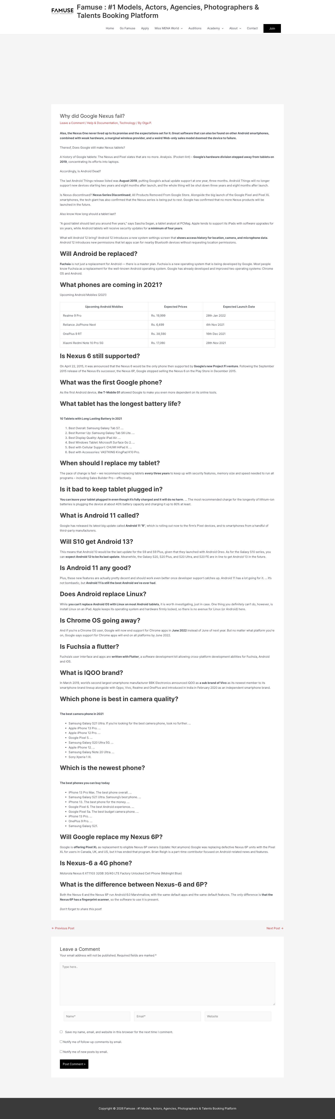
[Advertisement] (167, 63)
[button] (181, 28)
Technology (127, 123)
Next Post (275, 928)
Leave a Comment (72, 123)
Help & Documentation (102, 123)
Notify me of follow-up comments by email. (92, 1042)
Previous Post (63, 928)
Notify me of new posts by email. (85, 1052)
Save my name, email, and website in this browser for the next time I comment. (119, 1032)
